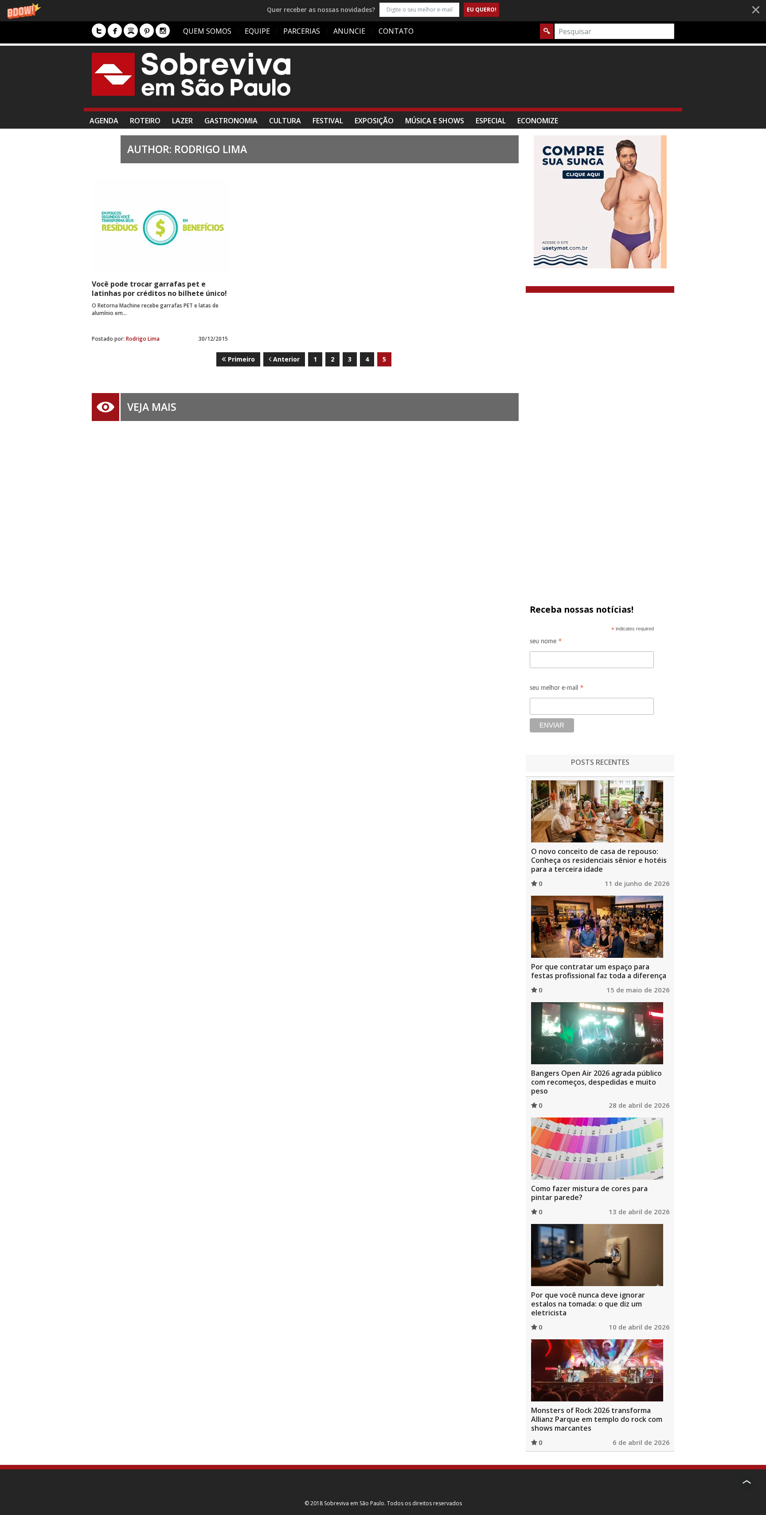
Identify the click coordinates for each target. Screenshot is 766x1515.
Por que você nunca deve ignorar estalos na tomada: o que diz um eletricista (588, 1304)
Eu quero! (481, 9)
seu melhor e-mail (557, 689)
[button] (383, 9)
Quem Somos (207, 31)
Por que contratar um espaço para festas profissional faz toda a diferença (598, 971)
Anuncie (349, 31)
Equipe (257, 31)
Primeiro (240, 359)
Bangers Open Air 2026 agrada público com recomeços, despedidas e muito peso (596, 1082)
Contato (396, 31)
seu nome (546, 642)
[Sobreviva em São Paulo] (191, 74)
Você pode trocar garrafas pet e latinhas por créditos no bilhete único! (159, 288)
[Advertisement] (513, 81)
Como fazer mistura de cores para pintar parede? (589, 1193)
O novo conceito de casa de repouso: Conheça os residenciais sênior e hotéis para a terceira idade (599, 860)
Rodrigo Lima (143, 338)
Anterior (285, 359)
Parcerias (301, 31)
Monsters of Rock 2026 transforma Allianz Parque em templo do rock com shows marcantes (596, 1419)
